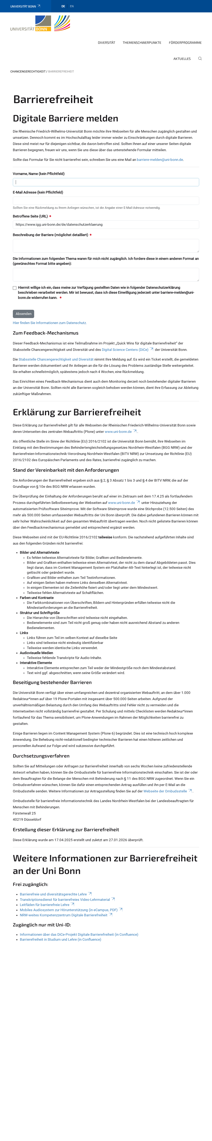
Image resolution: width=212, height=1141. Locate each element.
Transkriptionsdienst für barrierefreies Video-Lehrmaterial (65, 900)
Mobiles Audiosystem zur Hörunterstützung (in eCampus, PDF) (69, 910)
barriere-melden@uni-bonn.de (160, 160)
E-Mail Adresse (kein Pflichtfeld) (38, 192)
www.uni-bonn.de (118, 432)
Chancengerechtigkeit (28, 71)
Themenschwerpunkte (142, 42)
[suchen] (198, 61)
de (63, 6)
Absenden (23, 314)
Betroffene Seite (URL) (31, 216)
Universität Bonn (23, 6)
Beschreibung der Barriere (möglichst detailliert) (51, 235)
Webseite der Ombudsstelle (165, 791)
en (72, 6)
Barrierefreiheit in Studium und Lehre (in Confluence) (60, 939)
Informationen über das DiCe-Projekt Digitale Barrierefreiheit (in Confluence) (79, 934)
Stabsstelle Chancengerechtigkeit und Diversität (56, 359)
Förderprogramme (185, 42)
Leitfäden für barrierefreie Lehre (44, 905)
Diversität (106, 42)
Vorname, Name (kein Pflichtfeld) (39, 174)
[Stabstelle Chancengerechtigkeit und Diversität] (40, 23)
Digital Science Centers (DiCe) (125, 350)
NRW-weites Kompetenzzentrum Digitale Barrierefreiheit (63, 915)
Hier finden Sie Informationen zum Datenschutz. (50, 323)
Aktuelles (182, 59)
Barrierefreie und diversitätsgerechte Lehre (53, 894)
